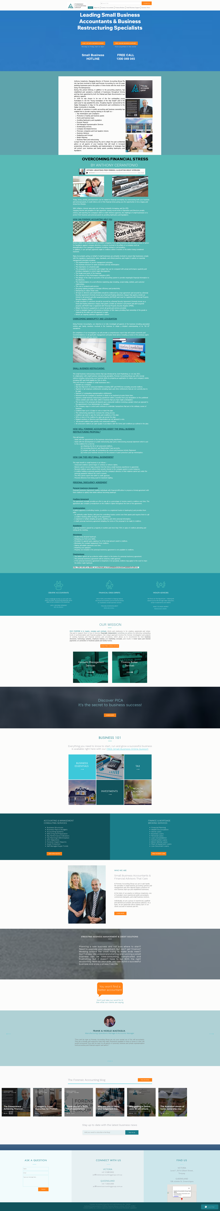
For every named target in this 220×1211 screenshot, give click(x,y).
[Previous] (8, 1034)
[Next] (211, 1034)
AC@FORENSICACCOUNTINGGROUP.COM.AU (122, 567)
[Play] (87, 173)
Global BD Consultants (110, 1035)
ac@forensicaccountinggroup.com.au (107, 1175)
